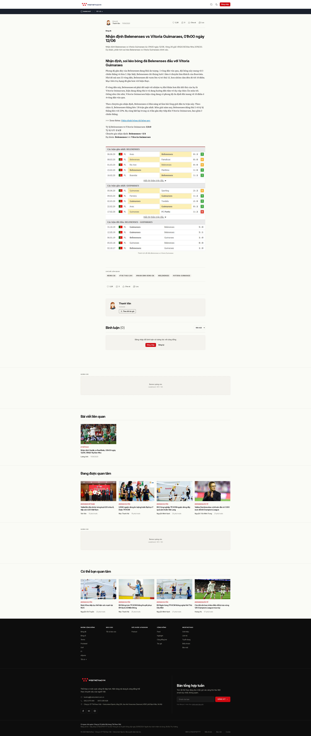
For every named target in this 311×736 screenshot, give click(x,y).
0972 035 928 (103, 701)
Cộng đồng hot (162, 640)
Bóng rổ (83, 636)
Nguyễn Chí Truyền (87, 612)
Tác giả (159, 644)
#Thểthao (85, 447)
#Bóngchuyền (124, 504)
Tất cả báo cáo (111, 632)
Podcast (134, 632)
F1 (81, 651)
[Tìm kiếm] (211, 4)
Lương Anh (84, 457)
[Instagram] (94, 711)
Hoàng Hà (198, 612)
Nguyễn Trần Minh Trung (203, 514)
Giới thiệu (185, 632)
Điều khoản (186, 644)
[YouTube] (88, 711)
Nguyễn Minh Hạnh (163, 514)
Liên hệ (184, 636)
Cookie (228, 732)
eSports (83, 655)
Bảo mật (185, 647)
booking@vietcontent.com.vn (94, 697)
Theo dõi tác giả (128, 311)
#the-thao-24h (125, 276)
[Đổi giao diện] (216, 4)
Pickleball (84, 644)
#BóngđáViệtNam (88, 504)
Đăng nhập (225, 4)
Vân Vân (83, 514)
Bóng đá (108, 31)
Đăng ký (161, 345)
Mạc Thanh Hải (124, 514)
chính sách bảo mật (197, 704)
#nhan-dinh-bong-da (145, 276)
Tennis (83, 640)
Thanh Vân (116, 23)
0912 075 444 (89, 701)
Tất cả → (99, 11)
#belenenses (163, 276)
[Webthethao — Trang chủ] (91, 4)
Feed (158, 632)
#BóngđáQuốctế (201, 504)
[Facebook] (83, 711)
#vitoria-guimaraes (181, 276)
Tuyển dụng (186, 640)
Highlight (160, 636)
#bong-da (111, 276)
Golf (82, 647)
